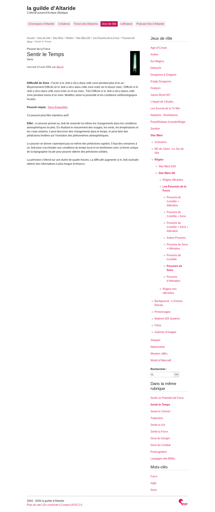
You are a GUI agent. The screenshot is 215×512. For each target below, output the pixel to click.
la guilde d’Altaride (51, 8)
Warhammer (157, 346)
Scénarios (161, 142)
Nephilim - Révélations (164, 115)
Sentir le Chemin (160, 411)
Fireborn (155, 88)
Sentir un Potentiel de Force (167, 397)
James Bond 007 (160, 94)
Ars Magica (157, 61)
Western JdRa (158, 353)
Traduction (156, 418)
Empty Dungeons (160, 81)
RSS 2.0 (77, 504)
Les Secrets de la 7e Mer (165, 108)
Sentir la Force (159, 431)
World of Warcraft (160, 360)
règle (153, 483)
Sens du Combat (160, 445)
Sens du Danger (160, 438)
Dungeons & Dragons (163, 74)
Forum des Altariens (86, 23)
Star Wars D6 (83, 37)
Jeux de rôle (109, 23)
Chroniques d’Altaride (41, 23)
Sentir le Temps (160, 404)
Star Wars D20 (167, 166)
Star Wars (58, 37)
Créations (64, 23)
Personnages (162, 311)
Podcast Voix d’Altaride (150, 23)
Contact (65, 504)
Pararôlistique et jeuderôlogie (168, 121)
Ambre (154, 54)
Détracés (155, 68)
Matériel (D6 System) (167, 318)
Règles (69, 37)
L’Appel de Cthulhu (161, 101)
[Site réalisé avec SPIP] (183, 502)
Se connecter (51, 504)
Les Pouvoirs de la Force (106, 37)
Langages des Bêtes (162, 458)
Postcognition (158, 451)
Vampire (155, 340)
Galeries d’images (165, 332)
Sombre (155, 128)
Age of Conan (158, 47)
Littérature (126, 23)
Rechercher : (158, 369)
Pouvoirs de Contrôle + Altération (174, 201)
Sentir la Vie (157, 424)
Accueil (30, 37)
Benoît (60, 67)
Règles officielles (173, 179)
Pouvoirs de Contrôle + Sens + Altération (177, 226)
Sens (153, 489)
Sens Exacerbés (58, 107)
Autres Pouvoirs (176, 237)
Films (158, 325)
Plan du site (34, 504)
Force (153, 476)
